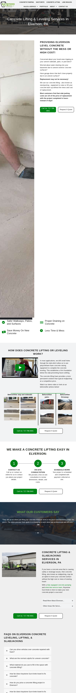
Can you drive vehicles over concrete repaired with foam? (30, 650)
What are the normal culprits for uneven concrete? (29, 658)
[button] (58, 601)
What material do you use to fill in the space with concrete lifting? (29, 666)
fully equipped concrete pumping (59, 585)
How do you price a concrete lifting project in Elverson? (27, 684)
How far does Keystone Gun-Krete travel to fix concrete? (28, 675)
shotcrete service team (53, 587)
